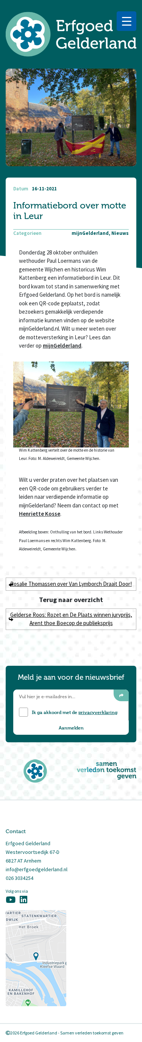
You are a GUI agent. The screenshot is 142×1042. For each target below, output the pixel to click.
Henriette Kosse (39, 513)
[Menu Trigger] (126, 21)
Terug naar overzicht (71, 599)
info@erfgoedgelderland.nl (36, 869)
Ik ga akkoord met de (74, 712)
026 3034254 (19, 878)
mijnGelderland (62, 345)
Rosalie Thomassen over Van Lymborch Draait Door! (71, 583)
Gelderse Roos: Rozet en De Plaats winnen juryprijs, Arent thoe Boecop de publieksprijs (71, 619)
